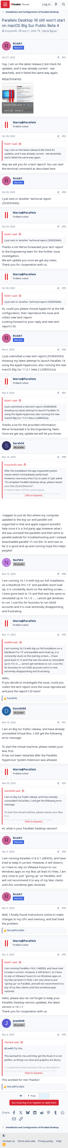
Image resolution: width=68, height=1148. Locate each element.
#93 (64, 851)
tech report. (24, 317)
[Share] (58, 57)
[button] (4, 1135)
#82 (64, 136)
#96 (64, 1034)
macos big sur (49, 31)
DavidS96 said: (12, 791)
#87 (64, 392)
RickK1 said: (10, 143)
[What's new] (56, 4)
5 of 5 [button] (44, 1095)
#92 (64, 783)
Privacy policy (45, 1141)
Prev (33, 1095)
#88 (64, 457)
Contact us (9, 1141)
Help (58, 1141)
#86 (64, 349)
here (52, 168)
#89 (64, 574)
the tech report (20, 687)
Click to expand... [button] (34, 495)
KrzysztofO (11, 31)
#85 (64, 288)
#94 (64, 908)
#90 (64, 634)
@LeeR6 (8, 1048)
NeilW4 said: (11, 642)
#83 (64, 192)
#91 (64, 722)
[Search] (63, 4)
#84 (64, 226)
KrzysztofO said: (13, 464)
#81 (64, 57)
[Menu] (5, 4)
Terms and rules (26, 1141)
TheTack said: (11, 1042)
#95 (64, 954)
